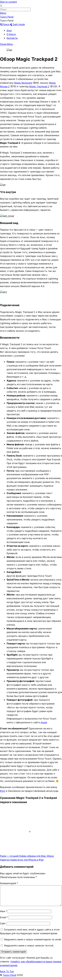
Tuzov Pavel (9, 975)
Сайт (3, 923)
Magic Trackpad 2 (39, 86)
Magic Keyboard (23, 82)
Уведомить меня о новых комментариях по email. (33, 939)
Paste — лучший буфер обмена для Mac (23, 855)
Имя (3, 911)
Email (4, 917)
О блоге (11, 34)
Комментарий (9, 883)
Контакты (12, 38)
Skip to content (8, 1)
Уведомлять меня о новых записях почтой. (29, 945)
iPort (2, 790)
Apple (44, 722)
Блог (9, 30)
